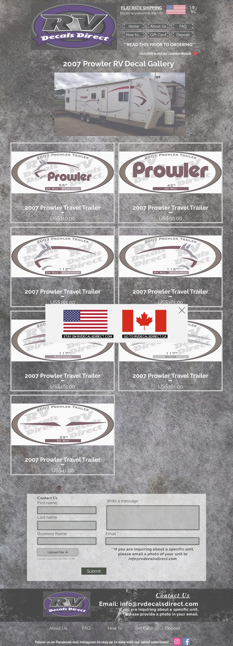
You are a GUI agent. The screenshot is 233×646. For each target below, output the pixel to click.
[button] (181, 310)
